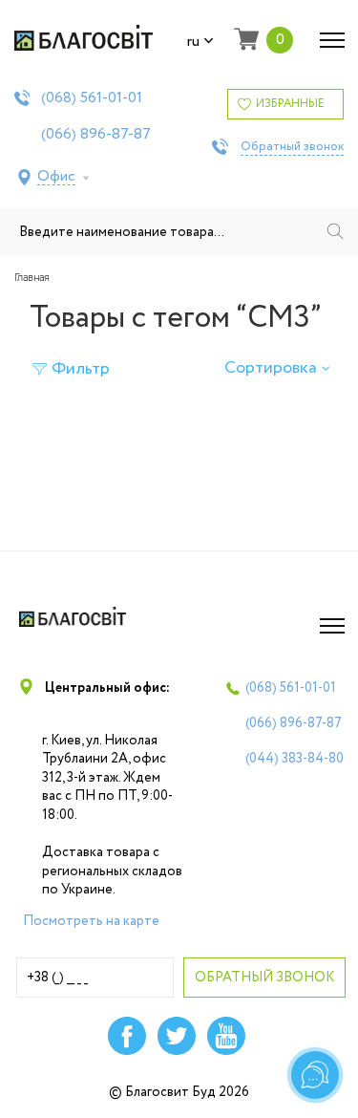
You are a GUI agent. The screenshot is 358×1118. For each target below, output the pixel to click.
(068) (91, 98)
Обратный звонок (292, 147)
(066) (96, 134)
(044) (294, 758)
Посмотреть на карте (91, 921)
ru (193, 42)
